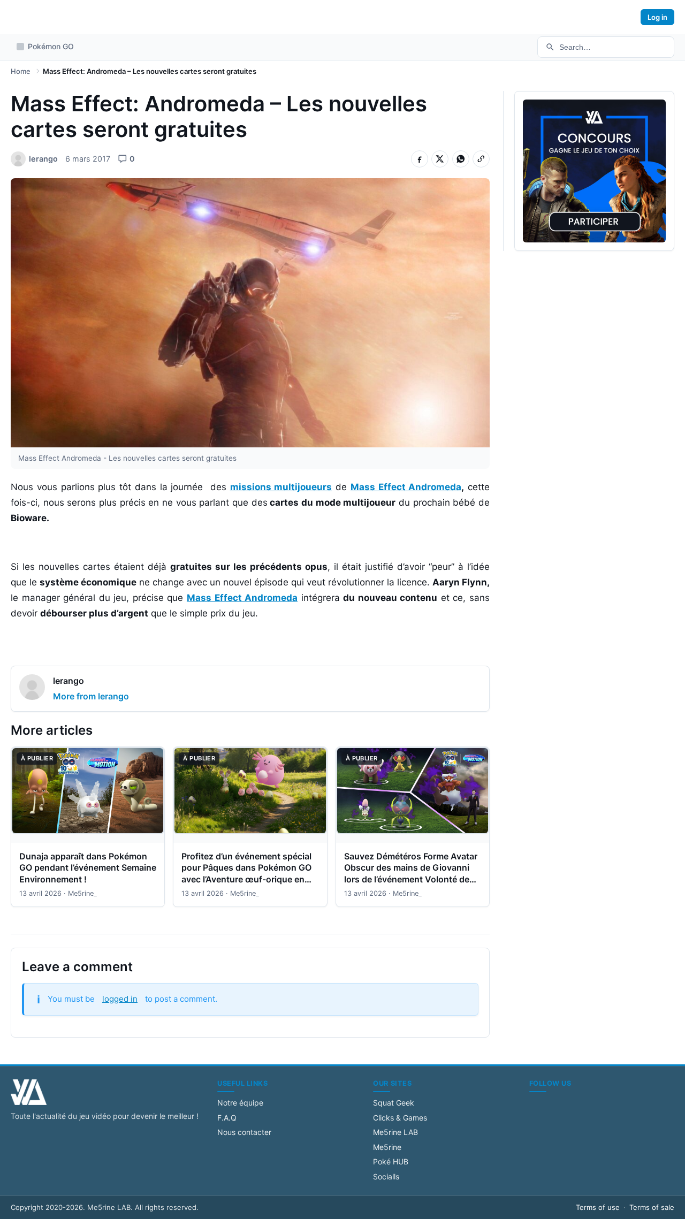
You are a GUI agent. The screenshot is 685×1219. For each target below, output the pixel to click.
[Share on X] (439, 158)
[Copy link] (481, 158)
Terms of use (598, 1207)
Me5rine (387, 1147)
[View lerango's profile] (32, 688)
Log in (657, 17)
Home (21, 71)
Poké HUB (390, 1161)
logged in (120, 999)
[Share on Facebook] (419, 158)
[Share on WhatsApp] (460, 158)
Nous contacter (244, 1132)
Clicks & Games (400, 1117)
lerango (68, 680)
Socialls (386, 1176)
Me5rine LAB (395, 1132)
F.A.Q (227, 1117)
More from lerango (91, 696)
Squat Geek (393, 1102)
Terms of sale (651, 1207)
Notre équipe (240, 1102)
